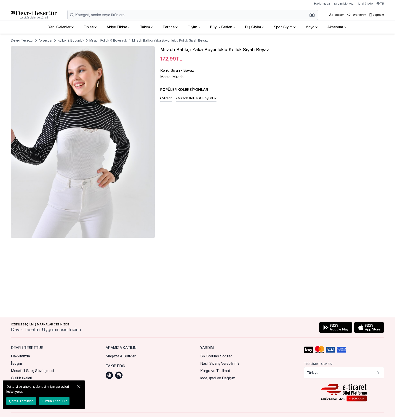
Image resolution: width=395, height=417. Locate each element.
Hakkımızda (322, 3)
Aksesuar (335, 27)
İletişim (16, 363)
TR (382, 3)
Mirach (167, 98)
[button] (313, 14)
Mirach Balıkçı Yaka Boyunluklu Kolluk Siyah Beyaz (170, 40)
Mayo (310, 27)
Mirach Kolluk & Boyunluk (108, 40)
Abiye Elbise (117, 27)
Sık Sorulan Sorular (216, 356)
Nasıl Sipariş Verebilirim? (219, 363)
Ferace (169, 27)
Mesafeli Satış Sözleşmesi (32, 370)
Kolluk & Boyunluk (71, 40)
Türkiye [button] (312, 372)
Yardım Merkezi (344, 3)
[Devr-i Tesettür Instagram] (119, 375)
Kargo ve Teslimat (215, 370)
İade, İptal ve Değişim (217, 378)
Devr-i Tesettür (22, 40)
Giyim (192, 27)
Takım (145, 27)
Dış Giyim (253, 27)
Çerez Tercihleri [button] (21, 401)
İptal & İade (365, 3)
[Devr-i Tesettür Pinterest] (109, 375)
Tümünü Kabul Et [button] (54, 401)
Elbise (88, 27)
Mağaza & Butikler (121, 356)
